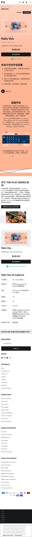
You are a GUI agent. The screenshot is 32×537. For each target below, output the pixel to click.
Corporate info (5, 371)
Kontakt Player (20, 284)
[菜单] (30, 2)
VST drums (4, 448)
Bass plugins (4, 440)
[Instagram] (5, 358)
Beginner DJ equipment (7, 473)
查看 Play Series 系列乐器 (10, 206)
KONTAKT (15, 312)
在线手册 (15, 322)
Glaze (10, 126)
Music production (6, 470)
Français (3, 519)
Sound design (5, 482)
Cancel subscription (7, 412)
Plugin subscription (6, 451)
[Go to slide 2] (14, 156)
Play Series (8, 6)
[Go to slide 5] (17, 156)
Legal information (6, 388)
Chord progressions (6, 487)
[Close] (29, 525)
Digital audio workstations (8, 479)
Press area (4, 382)
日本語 (2, 513)
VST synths (4, 443)
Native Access (5, 410)
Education (4, 385)
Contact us (4, 373)
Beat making (4, 467)
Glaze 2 (15, 126)
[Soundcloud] (10, 358)
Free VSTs (4, 431)
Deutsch (3, 515)
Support (3, 376)
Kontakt (15, 286)
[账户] (23, 2)
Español (2, 521)
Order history (5, 404)
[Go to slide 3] (15, 156)
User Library (4, 418)
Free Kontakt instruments (8, 462)
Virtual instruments (6, 434)
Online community (6, 415)
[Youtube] (7, 358)
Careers (3, 379)
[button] (6, 91)
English (2, 511)
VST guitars (4, 446)
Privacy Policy (18, 535)
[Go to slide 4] (16, 156)
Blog (2, 368)
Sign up (16, 348)
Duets (22, 126)
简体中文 (3, 517)
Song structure (5, 485)
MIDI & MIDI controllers (7, 476)
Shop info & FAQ (5, 398)
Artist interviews (5, 465)
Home (2, 6)
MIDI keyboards (5, 437)
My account (4, 401)
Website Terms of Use (8, 535)
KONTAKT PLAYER (22, 310)
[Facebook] (2, 358)
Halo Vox (5, 9)
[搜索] (20, 2)
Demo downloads (6, 421)
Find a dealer (4, 407)
